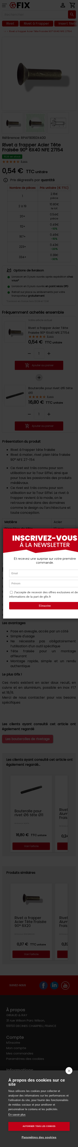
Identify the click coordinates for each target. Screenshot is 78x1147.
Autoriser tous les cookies (39, 1126)
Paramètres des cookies (39, 1137)
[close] (69, 1070)
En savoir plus (17, 1114)
